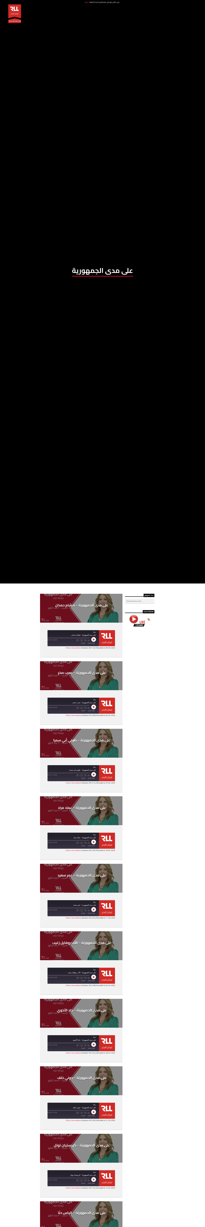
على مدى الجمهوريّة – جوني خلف (82, 1152)
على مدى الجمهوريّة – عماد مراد (82, 882)
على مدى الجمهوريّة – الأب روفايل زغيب (81, 1017)
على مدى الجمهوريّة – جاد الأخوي (82, 1084)
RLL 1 (43, 693)
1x (81, 714)
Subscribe (91, 717)
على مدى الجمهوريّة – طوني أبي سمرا (81, 814)
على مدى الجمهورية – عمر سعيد (82, 949)
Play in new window (74, 722)
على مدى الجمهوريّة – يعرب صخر (82, 747)
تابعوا (87, 2)
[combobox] (139, 675)
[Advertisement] (139, 738)
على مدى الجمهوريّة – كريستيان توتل (82, 1219)
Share (83, 717)
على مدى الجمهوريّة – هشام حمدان (81, 679)
